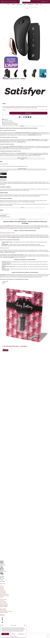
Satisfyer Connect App (22, 168)
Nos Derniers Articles (3, 599)
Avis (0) (22, 159)
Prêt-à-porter (19, 4)
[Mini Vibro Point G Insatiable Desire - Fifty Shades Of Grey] (25, 299)
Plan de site (2, 588)
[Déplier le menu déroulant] (10, 4)
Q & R (22, 207)
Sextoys (8, 4)
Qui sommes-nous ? (3, 593)
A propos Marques (22, 219)
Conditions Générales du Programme (6, 611)
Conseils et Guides (3, 601)
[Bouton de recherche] (21, 2)
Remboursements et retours (4, 595)
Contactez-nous (2, 590)
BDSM (25, 4)
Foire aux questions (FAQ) (4, 594)
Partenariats (2, 587)
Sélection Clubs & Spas (4, 604)
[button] (24, 625)
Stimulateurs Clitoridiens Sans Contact (8, 232)
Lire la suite (6, 320)
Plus (41, 4)
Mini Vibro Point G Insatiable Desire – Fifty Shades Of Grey (18, 316)
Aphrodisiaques (30, 4)
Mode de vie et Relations (4, 605)
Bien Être (36, 4)
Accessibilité (2, 589)
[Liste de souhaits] (45, 1)
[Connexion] (47, 1)
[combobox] (25, 1)
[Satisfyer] (25, 91)
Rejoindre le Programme (4, 612)
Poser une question (3, 215)
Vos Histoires (2, 600)
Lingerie (13, 4)
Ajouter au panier (28, 113)
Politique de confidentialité (13, 636)
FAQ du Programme (3, 610)
